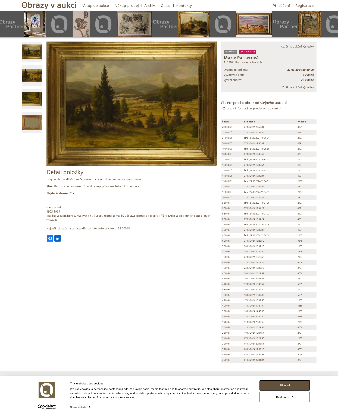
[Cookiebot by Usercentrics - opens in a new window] (46, 407)
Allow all (284, 385)
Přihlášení (281, 5)
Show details (78, 407)
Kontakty (184, 5)
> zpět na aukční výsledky (297, 46)
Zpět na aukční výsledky (298, 87)
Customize (282, 396)
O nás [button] (166, 5)
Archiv (149, 5)
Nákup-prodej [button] (127, 5)
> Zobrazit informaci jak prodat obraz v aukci (251, 108)
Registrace (304, 5)
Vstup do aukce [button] (96, 5)
